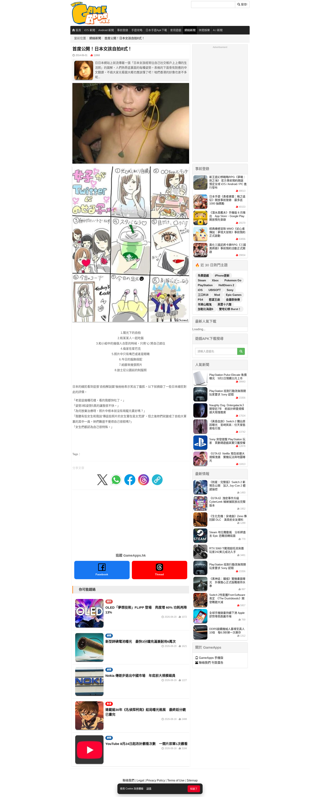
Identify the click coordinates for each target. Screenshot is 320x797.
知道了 (193, 788)
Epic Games (233, 294)
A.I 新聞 (218, 30)
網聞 (109, 635)
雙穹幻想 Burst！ (230, 309)
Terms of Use (175, 780)
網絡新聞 (190, 30)
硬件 (109, 601)
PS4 (201, 299)
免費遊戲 (204, 275)
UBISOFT (215, 290)
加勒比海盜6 (206, 309)
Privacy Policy (155, 780)
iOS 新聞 (89, 30)
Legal (140, 780)
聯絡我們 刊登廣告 (210, 662)
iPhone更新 (222, 275)
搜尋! (243, 4)
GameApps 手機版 (210, 657)
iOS (200, 290)
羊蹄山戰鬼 (205, 304)
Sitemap (192, 780)
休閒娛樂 (204, 30)
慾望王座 (215, 299)
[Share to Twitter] (102, 479)
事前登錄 (122, 30)
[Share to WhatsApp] (116, 479)
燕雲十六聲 (224, 304)
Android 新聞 (106, 30)
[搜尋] (241, 351)
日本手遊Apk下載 (156, 30)
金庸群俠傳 (233, 299)
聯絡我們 (128, 780)
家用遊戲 (175, 30)
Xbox (215, 280)
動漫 (109, 704)
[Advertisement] (130, 520)
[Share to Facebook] (129, 479)
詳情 (148, 788)
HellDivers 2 (226, 285)
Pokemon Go (232, 280)
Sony (230, 290)
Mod (217, 294)
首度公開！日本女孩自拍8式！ (124, 38)
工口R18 (203, 294)
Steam (202, 280)
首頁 (78, 30)
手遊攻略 (136, 30)
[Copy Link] (157, 479)
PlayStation (205, 285)
